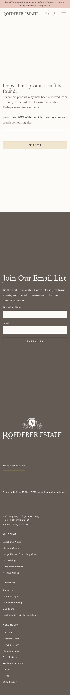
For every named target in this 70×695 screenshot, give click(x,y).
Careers (7, 669)
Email (5, 323)
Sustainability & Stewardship (19, 615)
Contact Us (9, 632)
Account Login (11, 638)
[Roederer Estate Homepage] (20, 14)
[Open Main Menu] (63, 14)
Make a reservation (14, 465)
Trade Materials (13, 663)
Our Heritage (10, 596)
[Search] (48, 14)
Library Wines (11, 548)
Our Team (8, 608)
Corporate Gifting (13, 566)
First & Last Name (12, 307)
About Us (8, 590)
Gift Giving (9, 560)
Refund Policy (11, 644)
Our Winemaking (12, 602)
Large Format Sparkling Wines (20, 554)
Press (6, 675)
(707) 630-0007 (21, 524)
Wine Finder (10, 681)
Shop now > (44, 5)
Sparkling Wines (12, 541)
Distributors (10, 657)
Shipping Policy (12, 651)
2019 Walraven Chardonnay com (39, 117)
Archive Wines (11, 572)
